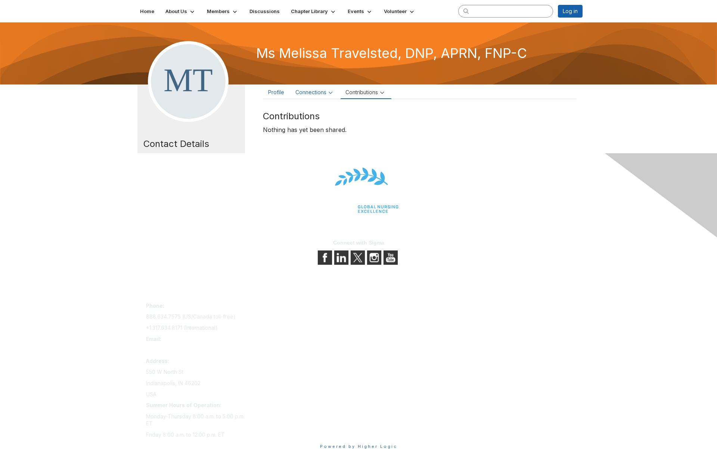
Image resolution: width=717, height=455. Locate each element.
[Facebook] (325, 257)
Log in (570, 11)
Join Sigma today (275, 307)
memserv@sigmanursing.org (180, 350)
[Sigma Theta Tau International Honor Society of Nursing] (358, 190)
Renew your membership (285, 328)
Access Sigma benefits (282, 317)
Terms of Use (378, 328)
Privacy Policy (378, 317)
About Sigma (376, 307)
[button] (180, 11)
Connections (310, 92)
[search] (466, 11)
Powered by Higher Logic (358, 446)
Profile (276, 92)
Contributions (361, 92)
